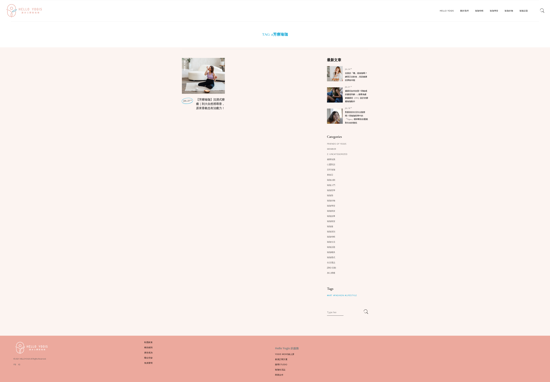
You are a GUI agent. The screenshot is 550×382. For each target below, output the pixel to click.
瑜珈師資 (331, 210)
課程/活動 (331, 267)
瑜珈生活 (331, 241)
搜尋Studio (281, 364)
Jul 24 (348, 69)
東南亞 (330, 174)
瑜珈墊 (330, 195)
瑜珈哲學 (331, 190)
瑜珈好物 (331, 200)
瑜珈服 (330, 226)
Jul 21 (348, 87)
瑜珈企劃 (331, 180)
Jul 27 (187, 100)
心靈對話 (331, 164)
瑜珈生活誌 (280, 369)
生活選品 (331, 262)
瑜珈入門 (331, 185)
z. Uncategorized (337, 154)
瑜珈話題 (184, 68)
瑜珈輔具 (331, 252)
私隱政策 (148, 342)
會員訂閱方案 (281, 359)
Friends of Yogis (336, 143)
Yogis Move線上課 (284, 354)
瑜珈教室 (331, 221)
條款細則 (148, 347)
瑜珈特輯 (331, 236)
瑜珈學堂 (331, 205)
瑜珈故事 (331, 216)
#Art (329, 295)
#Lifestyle (351, 295)
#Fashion (338, 295)
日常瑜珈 (331, 169)
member (331, 149)
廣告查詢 (148, 352)
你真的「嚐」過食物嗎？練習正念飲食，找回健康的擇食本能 (356, 76)
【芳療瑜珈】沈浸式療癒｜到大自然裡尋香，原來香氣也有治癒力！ (210, 104)
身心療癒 (184, 62)
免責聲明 (148, 362)
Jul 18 (348, 108)
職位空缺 (148, 357)
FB (14, 364)
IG (19, 364)
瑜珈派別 (331, 231)
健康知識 (331, 159)
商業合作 (279, 374)
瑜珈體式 (331, 257)
